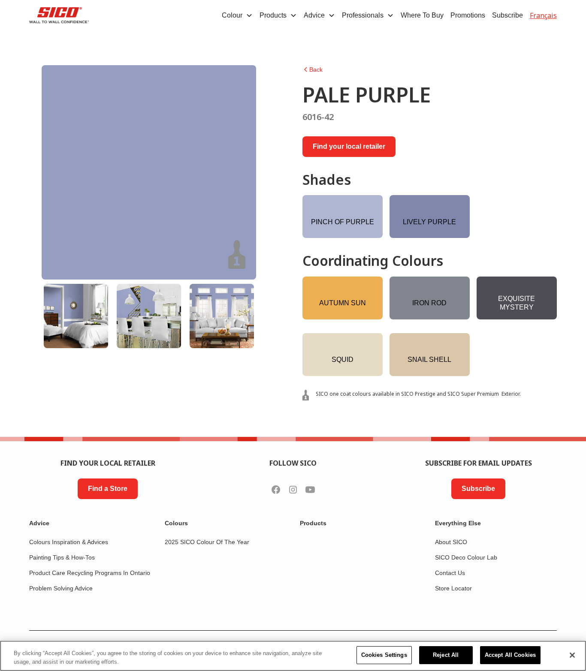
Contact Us (450, 572)
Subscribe (507, 15)
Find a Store (107, 488)
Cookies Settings (384, 655)
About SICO (451, 542)
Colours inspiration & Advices (68, 542)
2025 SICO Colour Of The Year (207, 542)
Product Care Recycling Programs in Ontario (89, 572)
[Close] (572, 655)
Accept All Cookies (510, 655)
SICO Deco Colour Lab (466, 557)
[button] (237, 15)
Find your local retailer (349, 146)
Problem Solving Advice (61, 588)
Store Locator (453, 588)
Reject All (446, 655)
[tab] (75, 316)
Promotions (467, 15)
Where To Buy (422, 15)
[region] (293, 656)
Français (543, 15)
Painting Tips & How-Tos (62, 557)
